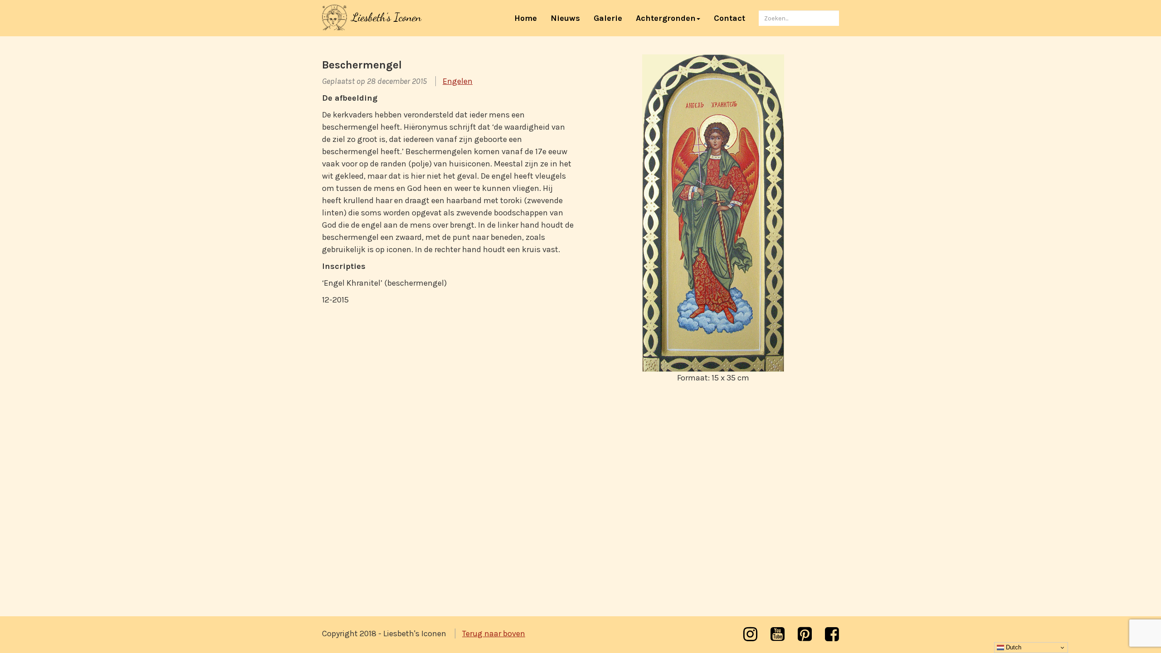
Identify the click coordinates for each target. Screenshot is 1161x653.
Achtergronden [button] (666, 18)
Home (529, 18)
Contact (729, 18)
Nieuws (565, 18)
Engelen (458, 81)
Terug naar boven (493, 633)
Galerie (608, 18)
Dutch (1012, 647)
